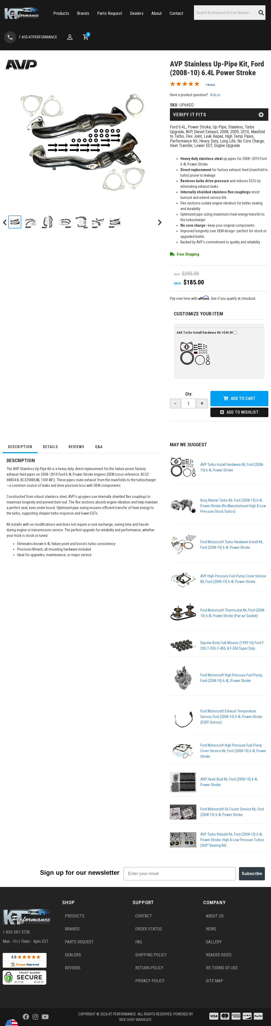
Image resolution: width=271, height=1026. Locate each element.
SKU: (174, 105)
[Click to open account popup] (70, 37)
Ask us (215, 95)
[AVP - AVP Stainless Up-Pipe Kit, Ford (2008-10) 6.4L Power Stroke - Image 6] (98, 222)
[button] (61, 13)
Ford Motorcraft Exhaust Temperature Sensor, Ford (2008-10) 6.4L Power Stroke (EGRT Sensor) (231, 716)
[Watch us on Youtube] (45, 1017)
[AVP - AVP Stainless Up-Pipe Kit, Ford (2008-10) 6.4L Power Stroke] (21, 64)
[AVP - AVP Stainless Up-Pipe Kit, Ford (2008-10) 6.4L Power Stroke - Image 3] (48, 222)
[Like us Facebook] (26, 1017)
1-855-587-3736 (16, 932)
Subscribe (252, 873)
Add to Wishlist (243, 412)
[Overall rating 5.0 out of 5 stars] (185, 85)
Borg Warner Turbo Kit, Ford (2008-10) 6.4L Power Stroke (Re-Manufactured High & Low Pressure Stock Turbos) (233, 506)
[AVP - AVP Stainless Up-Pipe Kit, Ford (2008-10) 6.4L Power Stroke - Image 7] (114, 222)
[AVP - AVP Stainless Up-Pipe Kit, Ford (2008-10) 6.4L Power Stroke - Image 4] (64, 222)
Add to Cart (243, 398)
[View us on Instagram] (35, 1017)
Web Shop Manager (135, 1020)
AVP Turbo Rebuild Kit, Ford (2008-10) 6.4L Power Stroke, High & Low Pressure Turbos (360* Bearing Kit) (232, 839)
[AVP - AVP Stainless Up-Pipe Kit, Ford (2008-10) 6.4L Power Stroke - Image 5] (81, 222)
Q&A (99, 447)
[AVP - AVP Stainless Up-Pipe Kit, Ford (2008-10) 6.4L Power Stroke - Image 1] (14, 222)
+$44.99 (205, 332)
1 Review (210, 84)
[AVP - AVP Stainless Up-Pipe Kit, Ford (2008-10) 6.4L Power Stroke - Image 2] (31, 222)
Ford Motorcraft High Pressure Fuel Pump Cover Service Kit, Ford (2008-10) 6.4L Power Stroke (233, 751)
